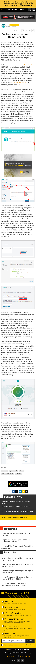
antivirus (4, 471)
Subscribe (30, 641)
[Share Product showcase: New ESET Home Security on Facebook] (19, 30)
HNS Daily (8, 601)
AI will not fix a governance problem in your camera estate (17, 511)
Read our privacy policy (12, 656)
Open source (9, 633)
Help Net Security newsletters (14, 2)
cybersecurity (13, 471)
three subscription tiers (26, 65)
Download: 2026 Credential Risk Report (14, 518)
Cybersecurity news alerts (14, 619)
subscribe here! (26, 5)
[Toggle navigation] (33, 9)
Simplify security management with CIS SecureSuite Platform (15, 541)
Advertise (27, 656)
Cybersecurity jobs (11, 626)
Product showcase (7, 473)
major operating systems (19, 82)
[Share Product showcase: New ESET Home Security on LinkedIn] (26, 30)
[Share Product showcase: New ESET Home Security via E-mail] (29, 30)
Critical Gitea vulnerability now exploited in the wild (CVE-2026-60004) (16, 578)
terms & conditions (28, 645)
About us (21, 656)
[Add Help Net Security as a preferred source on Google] (33, 30)
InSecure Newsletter (12, 613)
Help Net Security (26, 653)
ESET (21, 471)
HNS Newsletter (11, 607)
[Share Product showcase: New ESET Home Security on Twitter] (23, 30)
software (18, 473)
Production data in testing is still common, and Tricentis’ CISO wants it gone (16, 584)
